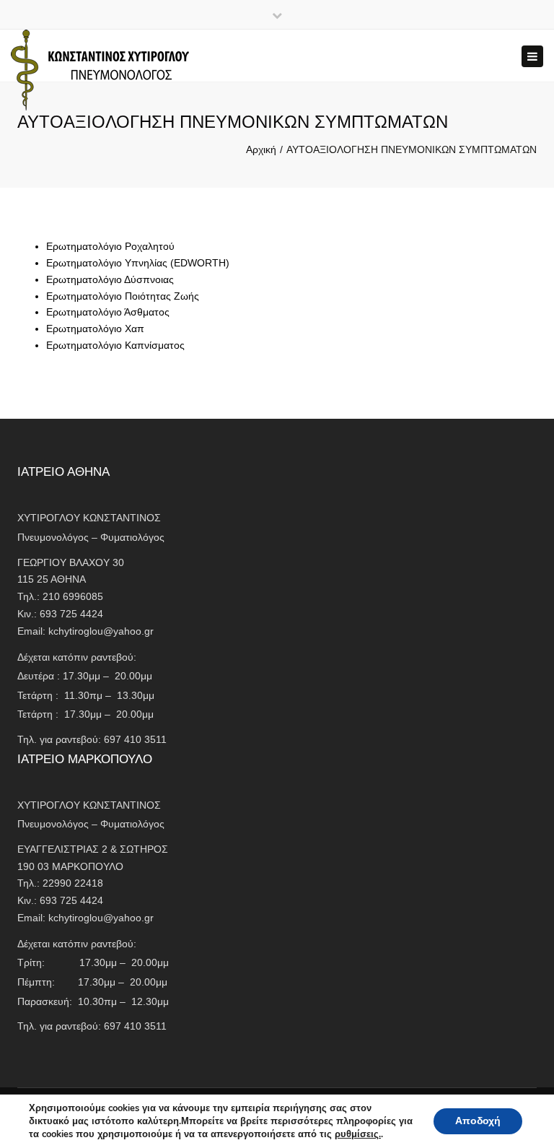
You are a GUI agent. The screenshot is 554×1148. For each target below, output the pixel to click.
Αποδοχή (478, 1121)
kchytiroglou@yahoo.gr (101, 631)
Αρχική (261, 149)
